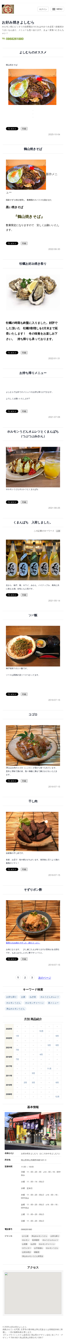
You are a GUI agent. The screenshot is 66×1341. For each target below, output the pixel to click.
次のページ (44, 977)
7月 (17, 1049)
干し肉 (33, 801)
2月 (25, 1082)
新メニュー (53, 1002)
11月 (49, 1068)
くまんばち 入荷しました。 (33, 522)
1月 (17, 1035)
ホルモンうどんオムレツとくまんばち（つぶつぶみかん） (33, 434)
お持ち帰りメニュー (33, 373)
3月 (33, 1073)
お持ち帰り (11, 996)
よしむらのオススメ (33, 52)
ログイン (43, 9)
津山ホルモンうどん (15, 1008)
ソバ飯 (33, 615)
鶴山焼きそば (33, 149)
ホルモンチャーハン (34, 1002)
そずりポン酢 (33, 889)
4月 (41, 1054)
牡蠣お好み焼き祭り (33, 263)
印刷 (24, 129)
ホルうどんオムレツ (49, 996)
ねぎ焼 (33, 996)
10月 (41, 1031)
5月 (49, 1045)
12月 (57, 1096)
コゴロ (33, 714)
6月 (57, 1035)
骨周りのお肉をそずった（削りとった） (23, 942)
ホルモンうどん (13, 1002)
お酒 (58, 531)
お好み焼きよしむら (18, 22)
